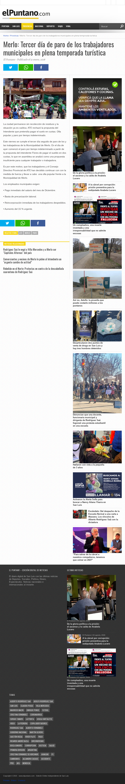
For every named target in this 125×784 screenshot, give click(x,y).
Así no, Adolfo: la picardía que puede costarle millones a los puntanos (88, 303)
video (12, 723)
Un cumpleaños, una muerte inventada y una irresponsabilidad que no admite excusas (89, 229)
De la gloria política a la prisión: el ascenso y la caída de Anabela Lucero (89, 176)
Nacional (39, 26)
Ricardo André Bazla (19, 741)
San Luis (16, 26)
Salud (51, 745)
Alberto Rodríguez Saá (20, 701)
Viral (68, 26)
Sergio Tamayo (16, 719)
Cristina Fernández (18, 714)
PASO (40, 736)
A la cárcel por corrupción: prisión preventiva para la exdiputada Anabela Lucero (102, 187)
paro (35, 233)
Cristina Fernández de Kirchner (24, 754)
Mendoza (26, 763)
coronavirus (36, 714)
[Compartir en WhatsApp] (26, 69)
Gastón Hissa (16, 736)
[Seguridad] (97, 118)
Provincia (27, 26)
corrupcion (30, 745)
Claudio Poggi (27, 705)
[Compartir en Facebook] (41, 69)
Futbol (45, 710)
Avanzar (45, 754)
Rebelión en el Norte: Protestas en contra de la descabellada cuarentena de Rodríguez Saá (33, 270)
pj (52, 754)
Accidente (45, 758)
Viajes (60, 26)
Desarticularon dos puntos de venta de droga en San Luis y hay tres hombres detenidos (88, 346)
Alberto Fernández (34, 727)
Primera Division (17, 749)
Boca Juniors (16, 745)
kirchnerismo (38, 741)
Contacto (21, 780)
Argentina (32, 749)
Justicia (42, 745)
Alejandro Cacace (30, 758)
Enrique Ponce (33, 710)
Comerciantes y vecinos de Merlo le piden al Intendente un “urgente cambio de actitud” (32, 260)
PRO (12, 763)
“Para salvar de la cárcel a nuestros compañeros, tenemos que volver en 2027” (89, 557)
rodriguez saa (16, 727)
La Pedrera (22, 723)
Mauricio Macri (17, 710)
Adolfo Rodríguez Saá (43, 701)
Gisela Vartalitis (44, 719)
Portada (5, 26)
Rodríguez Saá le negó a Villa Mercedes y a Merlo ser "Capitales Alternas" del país (29, 251)
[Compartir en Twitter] (10, 69)
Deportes (51, 26)
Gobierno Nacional (18, 732)
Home (6, 35)
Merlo (27, 233)
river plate (30, 736)
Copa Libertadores (38, 723)
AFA (18, 763)
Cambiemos (15, 758)
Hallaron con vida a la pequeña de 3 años (88, 466)
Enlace (13, 780)
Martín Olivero (36, 732)
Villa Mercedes (42, 705)
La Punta (30, 719)
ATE (20, 233)
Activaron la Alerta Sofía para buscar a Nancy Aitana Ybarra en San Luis (89, 502)
